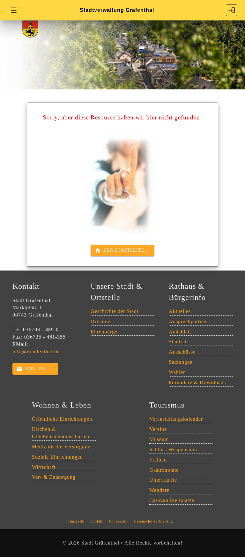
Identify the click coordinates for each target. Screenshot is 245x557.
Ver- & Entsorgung (54, 477)
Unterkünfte (163, 480)
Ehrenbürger (105, 331)
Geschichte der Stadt (114, 311)
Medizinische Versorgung (61, 446)
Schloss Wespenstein (173, 449)
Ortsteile (100, 321)
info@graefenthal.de (36, 351)
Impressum (119, 521)
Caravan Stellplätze (171, 500)
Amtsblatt (180, 331)
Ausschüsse (182, 352)
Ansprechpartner (188, 321)
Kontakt (96, 521)
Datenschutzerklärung (153, 521)
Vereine (158, 429)
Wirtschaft (44, 467)
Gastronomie (164, 470)
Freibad (158, 459)
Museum (159, 439)
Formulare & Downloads (197, 382)
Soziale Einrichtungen (57, 457)
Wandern (159, 490)
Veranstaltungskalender (176, 419)
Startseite (75, 521)
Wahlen (177, 372)
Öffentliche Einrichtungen (62, 419)
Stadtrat (178, 341)
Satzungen (181, 362)
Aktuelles (180, 311)
